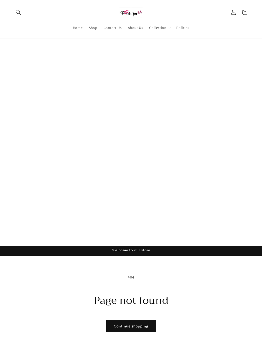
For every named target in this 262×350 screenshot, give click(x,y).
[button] (18, 12)
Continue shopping (131, 326)
